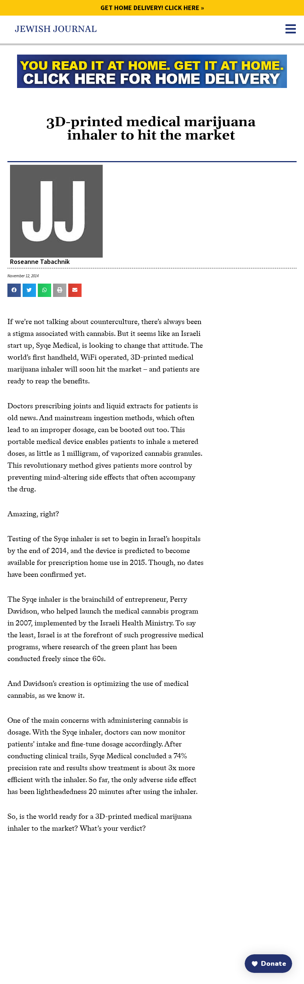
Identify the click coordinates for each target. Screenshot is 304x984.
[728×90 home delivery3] (152, 70)
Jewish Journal (56, 29)
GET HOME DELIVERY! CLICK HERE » (152, 7)
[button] (14, 290)
